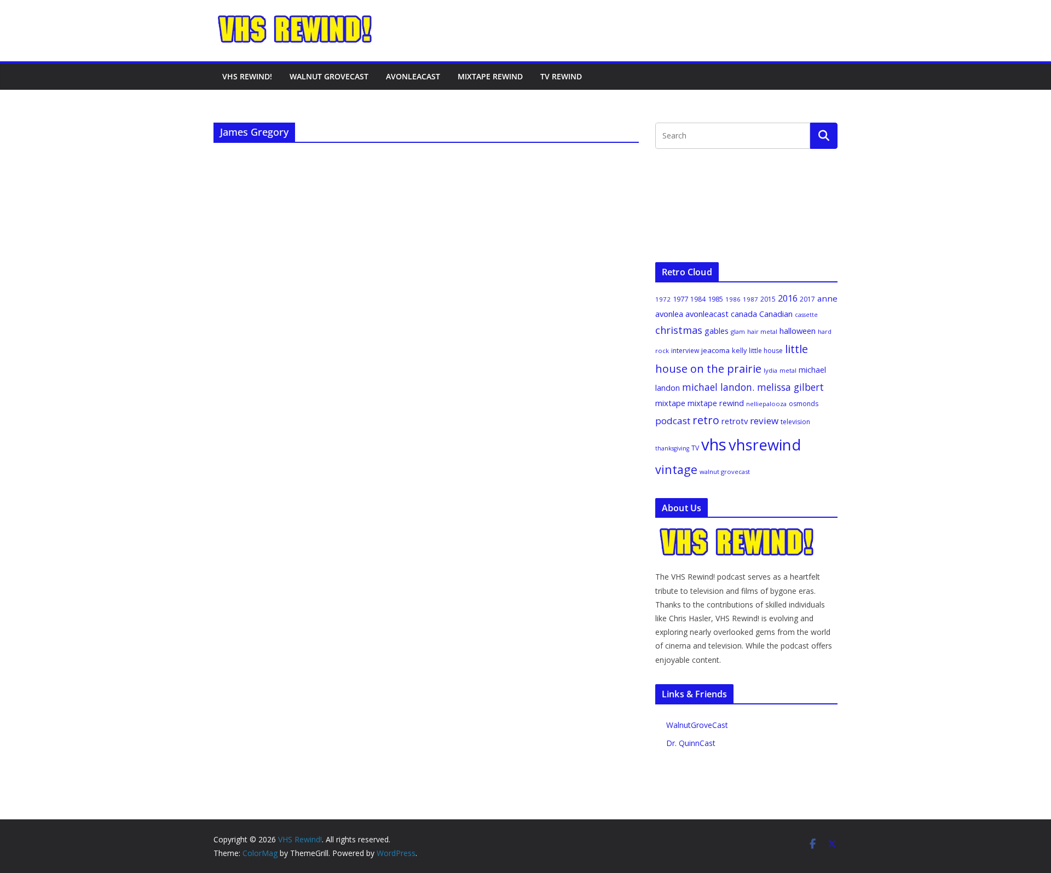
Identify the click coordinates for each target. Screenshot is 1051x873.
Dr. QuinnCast (690, 743)
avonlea (669, 313)
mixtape (670, 402)
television (795, 421)
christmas (678, 330)
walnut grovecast (725, 471)
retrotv (734, 420)
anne (827, 298)
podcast (672, 420)
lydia (770, 370)
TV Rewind (561, 76)
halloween (797, 330)
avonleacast (707, 313)
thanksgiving (672, 448)
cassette (806, 315)
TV (695, 448)
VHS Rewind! (247, 76)
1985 (715, 299)
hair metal (762, 331)
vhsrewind (765, 445)
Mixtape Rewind (490, 76)
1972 (663, 299)
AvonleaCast (413, 76)
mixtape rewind (716, 403)
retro (705, 420)
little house (766, 350)
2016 (788, 298)
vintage (676, 469)
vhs (713, 444)
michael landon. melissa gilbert (753, 387)
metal (787, 370)
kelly (739, 350)
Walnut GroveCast (329, 76)
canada (744, 313)
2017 (807, 299)
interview (685, 350)
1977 (680, 299)
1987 (750, 299)
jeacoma (715, 350)
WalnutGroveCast (697, 725)
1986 (733, 299)
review (764, 420)
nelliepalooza (766, 404)
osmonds (803, 403)
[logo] (737, 533)
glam (738, 331)
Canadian (776, 313)
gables (716, 330)
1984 (698, 299)
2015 (768, 299)
